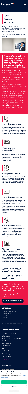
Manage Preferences (14, 390)
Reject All (14, 386)
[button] (25, 5)
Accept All (14, 382)
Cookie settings (6, 359)
